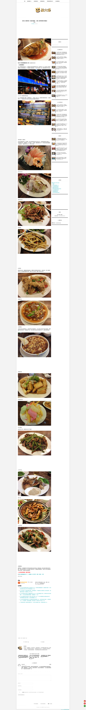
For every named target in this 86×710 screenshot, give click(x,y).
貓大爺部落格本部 (56, 192)
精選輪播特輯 (55, 191)
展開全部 (53, 182)
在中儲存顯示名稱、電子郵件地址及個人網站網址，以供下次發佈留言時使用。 (33, 692)
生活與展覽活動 (57, 1)
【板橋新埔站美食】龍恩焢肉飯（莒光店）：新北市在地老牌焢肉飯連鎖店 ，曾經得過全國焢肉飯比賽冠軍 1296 (23, 656)
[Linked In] (28, 641)
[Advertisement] (34, 31)
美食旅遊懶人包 (29, 1)
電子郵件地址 (19, 686)
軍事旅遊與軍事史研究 (50, 1)
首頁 (24, 1)
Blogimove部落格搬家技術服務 (65, 709)
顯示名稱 (19, 683)
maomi (25, 646)
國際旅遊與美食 (42, 1)
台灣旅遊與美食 (36, 1)
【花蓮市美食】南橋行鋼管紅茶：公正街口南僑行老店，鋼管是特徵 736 (33, 602)
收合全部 (57, 182)
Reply (50, 664)
